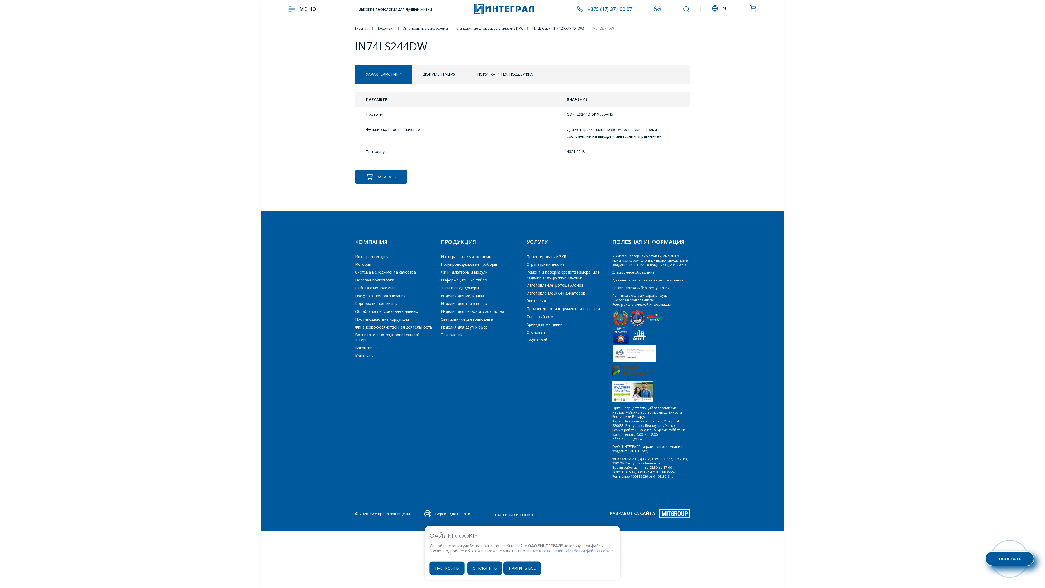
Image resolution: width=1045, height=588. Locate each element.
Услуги (538, 242)
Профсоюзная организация (380, 295)
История (363, 264)
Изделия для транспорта (464, 303)
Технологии (452, 334)
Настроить (447, 568)
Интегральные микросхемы (466, 256)
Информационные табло (464, 280)
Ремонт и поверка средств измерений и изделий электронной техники (563, 275)
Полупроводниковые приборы (469, 264)
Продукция (458, 242)
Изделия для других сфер (464, 327)
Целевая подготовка (374, 280)
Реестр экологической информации (641, 304)
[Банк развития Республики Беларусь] (633, 374)
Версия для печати (452, 513)
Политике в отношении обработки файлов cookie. (567, 550)
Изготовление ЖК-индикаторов (556, 293)
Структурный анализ (545, 264)
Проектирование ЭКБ (546, 256)
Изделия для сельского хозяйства (472, 311)
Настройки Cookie (514, 514)
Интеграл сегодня (372, 256)
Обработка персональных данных (386, 311)
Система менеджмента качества (385, 272)
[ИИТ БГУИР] (639, 342)
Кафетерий (537, 339)
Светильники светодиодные (467, 319)
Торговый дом (540, 316)
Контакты (364, 355)
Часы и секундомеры (460, 287)
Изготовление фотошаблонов (555, 285)
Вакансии (364, 347)
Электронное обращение (633, 272)
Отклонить (485, 568)
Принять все (522, 568)
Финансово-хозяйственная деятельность (393, 327)
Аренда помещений (545, 324)
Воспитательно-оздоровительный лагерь (387, 337)
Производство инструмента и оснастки (563, 308)
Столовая (536, 332)
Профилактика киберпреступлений (641, 288)
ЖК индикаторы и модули (464, 272)
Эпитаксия (536, 300)
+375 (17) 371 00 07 (610, 9)
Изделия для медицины (462, 295)
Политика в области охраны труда (640, 295)
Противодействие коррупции (382, 319)
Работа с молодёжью (375, 287)
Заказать (386, 176)
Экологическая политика (632, 300)
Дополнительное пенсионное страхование (647, 280)
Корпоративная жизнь (376, 303)
